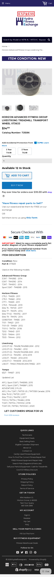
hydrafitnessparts (19, 559)
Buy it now (17, 185)
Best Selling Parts (27, 441)
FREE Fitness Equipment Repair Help (27, 460)
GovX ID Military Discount (27, 470)
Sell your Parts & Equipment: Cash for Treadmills (27, 467)
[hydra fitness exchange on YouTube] (17, 553)
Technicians (27, 435)
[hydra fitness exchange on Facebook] (26, 553)
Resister (27, 518)
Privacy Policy (27, 479)
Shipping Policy (27, 482)
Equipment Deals (27, 438)
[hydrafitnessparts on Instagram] (30, 553)
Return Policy (27, 485)
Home (4, 46)
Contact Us (27, 451)
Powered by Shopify (37, 559)
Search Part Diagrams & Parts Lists (27, 463)
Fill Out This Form (27, 533)
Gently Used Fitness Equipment (27, 454)
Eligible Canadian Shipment (27, 444)
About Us (27, 448)
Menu (7, 3)
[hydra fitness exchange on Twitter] (22, 553)
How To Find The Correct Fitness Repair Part (27, 457)
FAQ (27, 524)
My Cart (27, 521)
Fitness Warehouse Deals (27, 543)
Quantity (6, 156)
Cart (50, 3)
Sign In (27, 515)
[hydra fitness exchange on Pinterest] (35, 553)
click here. (31, 250)
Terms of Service (27, 488)
